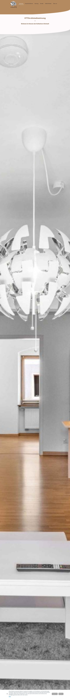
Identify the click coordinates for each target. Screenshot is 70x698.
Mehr (10, 696)
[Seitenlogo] (13, 4)
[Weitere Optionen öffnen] (20, 6)
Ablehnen (61, 693)
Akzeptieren (54, 693)
